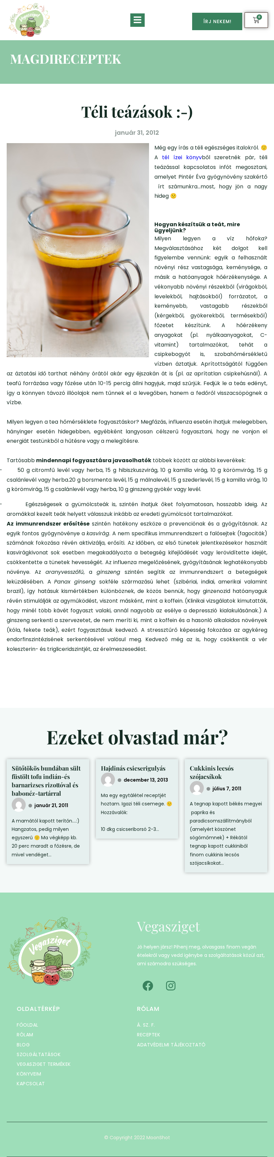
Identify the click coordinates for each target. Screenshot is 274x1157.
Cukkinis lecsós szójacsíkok (212, 772)
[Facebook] (147, 985)
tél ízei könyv (180, 157)
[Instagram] (170, 985)
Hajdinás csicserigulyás (133, 768)
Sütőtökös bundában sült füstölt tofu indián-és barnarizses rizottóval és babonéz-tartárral (46, 781)
